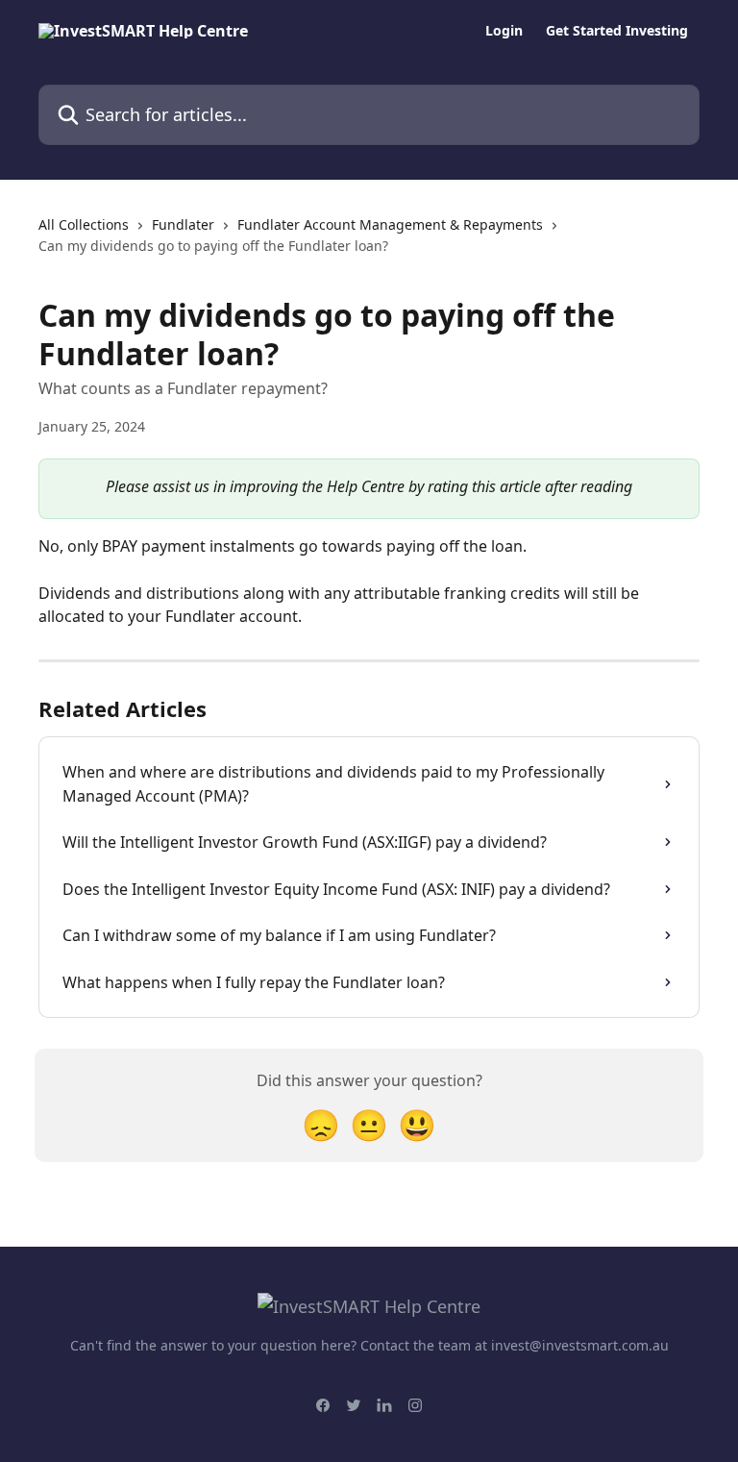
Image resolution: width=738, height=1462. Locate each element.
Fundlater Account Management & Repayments (390, 224)
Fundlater (183, 224)
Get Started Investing (617, 30)
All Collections (83, 224)
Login (504, 30)
